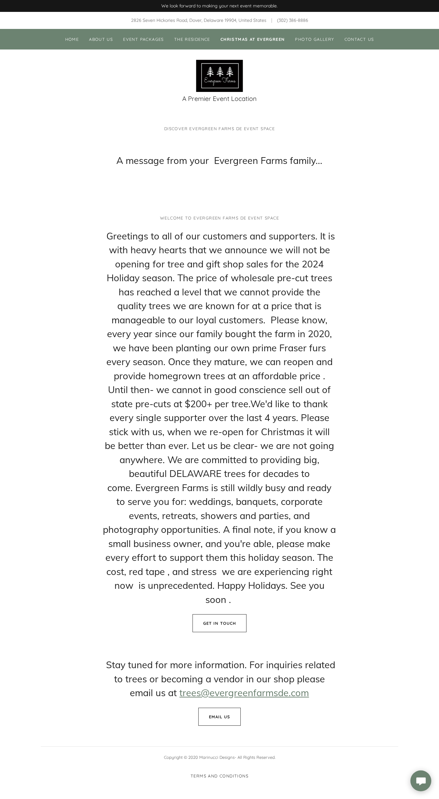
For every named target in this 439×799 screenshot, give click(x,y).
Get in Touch (219, 623)
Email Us (219, 716)
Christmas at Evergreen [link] (252, 39)
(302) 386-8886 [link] (292, 20)
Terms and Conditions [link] (219, 775)
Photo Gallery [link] (314, 39)
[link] (219, 75)
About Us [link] (101, 39)
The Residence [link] (192, 39)
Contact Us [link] (359, 39)
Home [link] (72, 39)
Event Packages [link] (143, 39)
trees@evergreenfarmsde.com (244, 692)
